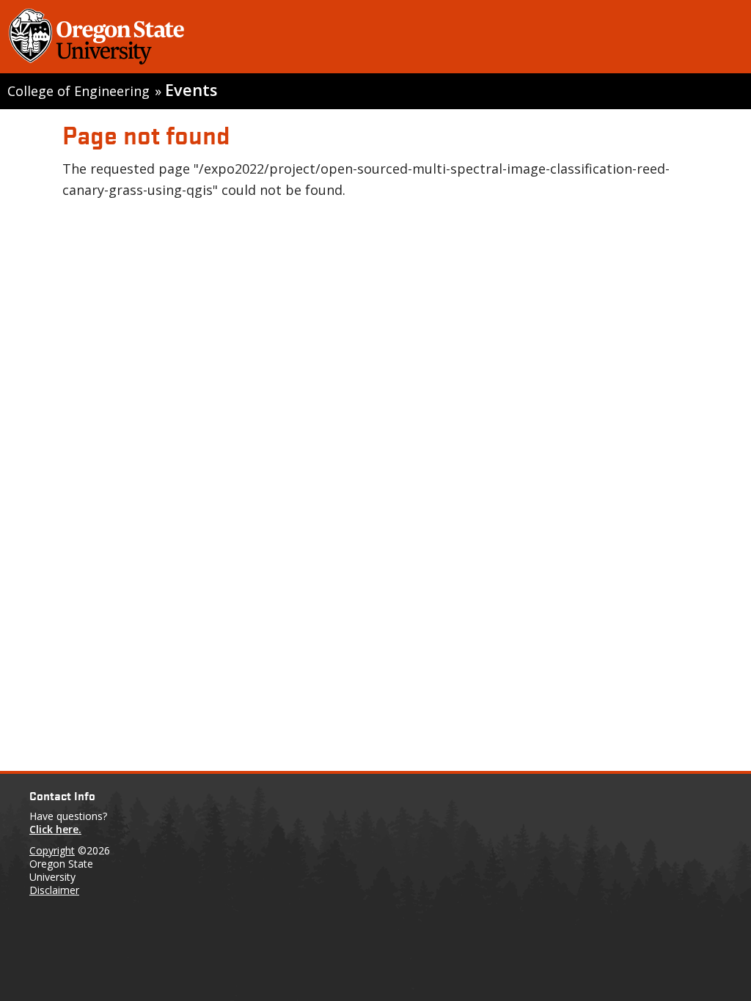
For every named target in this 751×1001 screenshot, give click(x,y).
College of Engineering (78, 91)
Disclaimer (54, 890)
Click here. (55, 829)
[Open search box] (723, 39)
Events (191, 89)
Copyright (52, 850)
